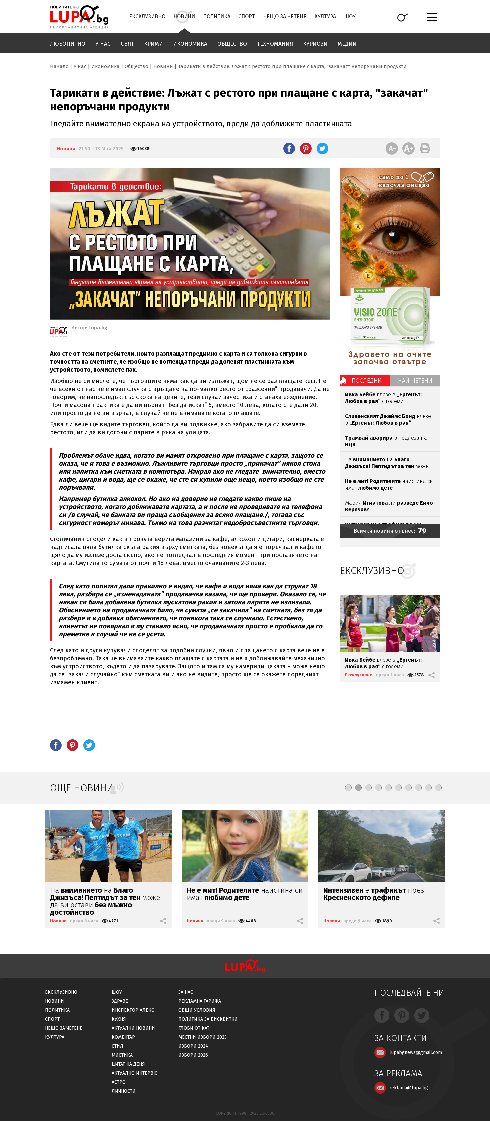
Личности (124, 1091)
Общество (232, 43)
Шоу (350, 16)
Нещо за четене (284, 16)
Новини (184, 16)
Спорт (246, 16)
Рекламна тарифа (199, 1001)
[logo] (79, 17)
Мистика (122, 1055)
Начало (59, 66)
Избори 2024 (193, 1046)
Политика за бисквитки (208, 1019)
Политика (216, 16)
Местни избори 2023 (202, 1037)
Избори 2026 (193, 1055)
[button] (348, 787)
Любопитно (67, 43)
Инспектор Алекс (133, 1010)
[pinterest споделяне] (306, 148)
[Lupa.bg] (58, 333)
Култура (325, 16)
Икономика (190, 43)
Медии (347, 43)
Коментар (123, 1037)
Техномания (275, 43)
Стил (117, 1046)
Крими (153, 43)
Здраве (120, 1001)
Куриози (315, 43)
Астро (119, 1082)
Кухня (119, 1019)
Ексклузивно (147, 16)
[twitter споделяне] (322, 148)
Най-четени (415, 380)
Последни (367, 380)
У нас (103, 43)
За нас (185, 992)
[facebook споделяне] (289, 148)
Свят (127, 43)
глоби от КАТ (193, 1028)
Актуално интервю (135, 1073)
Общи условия (196, 1010)
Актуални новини (133, 1028)
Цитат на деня (128, 1064)
